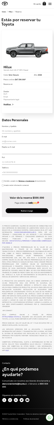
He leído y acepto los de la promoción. (25, 181)
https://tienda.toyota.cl (11, 317)
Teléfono (5, 168)
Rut (3, 157)
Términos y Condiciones (26, 181)
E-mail (4, 137)
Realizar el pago (27, 211)
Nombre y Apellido (9, 126)
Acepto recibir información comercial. (16, 185)
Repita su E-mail (8, 147)
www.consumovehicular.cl (25, 232)
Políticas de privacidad (31, 419)
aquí (7, 350)
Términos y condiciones (10, 419)
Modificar (9, 104)
